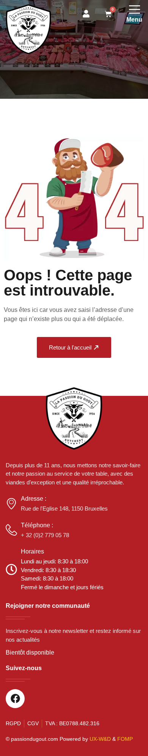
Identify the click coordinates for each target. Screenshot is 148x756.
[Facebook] (15, 698)
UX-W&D (100, 739)
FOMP (125, 739)
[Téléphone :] (11, 530)
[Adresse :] (11, 503)
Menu (134, 19)
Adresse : (33, 498)
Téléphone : (37, 525)
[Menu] (134, 9)
